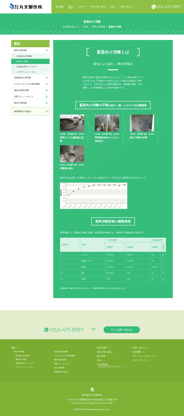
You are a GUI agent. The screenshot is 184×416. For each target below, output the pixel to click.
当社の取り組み (98, 6)
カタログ (81, 6)
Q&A (112, 6)
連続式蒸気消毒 (21, 90)
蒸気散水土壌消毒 (24, 56)
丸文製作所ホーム (71, 26)
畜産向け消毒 (22, 61)
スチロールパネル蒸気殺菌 (27, 84)
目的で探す (102, 348)
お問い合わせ (126, 6)
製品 (70, 6)
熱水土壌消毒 (20, 103)
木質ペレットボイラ (23, 96)
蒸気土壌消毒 (98, 26)
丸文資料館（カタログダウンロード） (110, 365)
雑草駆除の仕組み (22, 111)
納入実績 (101, 356)
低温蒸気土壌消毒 (22, 77)
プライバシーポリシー (143, 356)
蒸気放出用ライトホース (27, 66)
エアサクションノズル (26, 72)
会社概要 (59, 6)
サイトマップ (138, 360)
